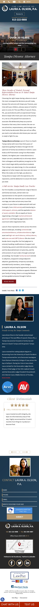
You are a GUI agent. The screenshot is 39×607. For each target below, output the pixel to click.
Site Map (15, 598)
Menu (29, 2)
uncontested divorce (9, 232)
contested (24, 230)
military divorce (31, 235)
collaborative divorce (24, 232)
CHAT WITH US (9, 604)
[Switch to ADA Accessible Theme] (2, 599)
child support (6, 210)
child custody (17, 207)
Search (19, 1)
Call (9, 1)
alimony (14, 210)
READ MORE (6, 378)
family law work (25, 256)
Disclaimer (23, 598)
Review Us (19, 14)
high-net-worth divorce (17, 235)
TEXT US (29, 604)
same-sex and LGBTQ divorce (14, 238)
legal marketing (23, 592)
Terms (25, 511)
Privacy (21, 511)
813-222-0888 (19, 19)
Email (14, 1)
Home (4, 1)
